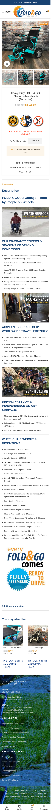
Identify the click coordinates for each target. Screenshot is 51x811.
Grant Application (9, 771)
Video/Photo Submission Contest (15, 775)
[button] (4, 45)
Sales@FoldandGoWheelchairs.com (17, 707)
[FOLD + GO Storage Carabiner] (38, 635)
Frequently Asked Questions (13, 737)
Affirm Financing (8, 746)
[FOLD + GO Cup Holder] (13, 635)
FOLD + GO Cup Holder (12, 648)
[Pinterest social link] (30, 172)
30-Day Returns (8, 766)
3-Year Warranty (8, 757)
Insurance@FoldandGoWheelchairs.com (19, 710)
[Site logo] (27, 12)
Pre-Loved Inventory (10, 728)
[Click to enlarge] (7, 64)
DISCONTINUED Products (30, 167)
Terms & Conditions (10, 780)
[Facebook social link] (26, 172)
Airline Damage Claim (11, 762)
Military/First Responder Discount (15, 733)
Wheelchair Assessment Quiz (14, 742)
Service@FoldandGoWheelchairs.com (17, 713)
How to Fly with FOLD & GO (13, 723)
